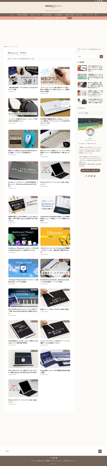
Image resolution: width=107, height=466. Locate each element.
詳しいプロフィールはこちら (90, 170)
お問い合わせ (40, 460)
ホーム (34, 460)
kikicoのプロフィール (69, 460)
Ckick (69, 18)
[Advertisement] (53, 32)
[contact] (102, 1)
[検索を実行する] (101, 56)
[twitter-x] (95, 1)
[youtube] (100, 1)
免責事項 (48, 460)
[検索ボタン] (95, 14)
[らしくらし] (53, 6)
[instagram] (97, 1)
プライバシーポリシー (57, 460)
